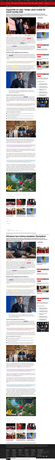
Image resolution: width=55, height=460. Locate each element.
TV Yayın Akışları (27, 456)
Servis (12, 3)
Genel (11, 234)
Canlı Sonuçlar (20, 452)
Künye (7, 453)
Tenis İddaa (32, 453)
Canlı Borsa (20, 451)
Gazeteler (36, 3)
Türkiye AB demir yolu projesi (10, 196)
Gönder (9, 230)
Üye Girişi (7, 451)
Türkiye (29, 194)
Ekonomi (22, 3)
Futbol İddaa (14, 451)
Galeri (33, 3)
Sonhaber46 (7, 234)
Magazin (25, 3)
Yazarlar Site (32, 452)
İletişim (7, 456)
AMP (31, 456)
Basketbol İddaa (14, 452)
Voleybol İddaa (14, 456)
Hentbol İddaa (14, 453)
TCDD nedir (24, 194)
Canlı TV (20, 453)
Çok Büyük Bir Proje (9, 194)
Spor (18, 3)
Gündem (16, 3)
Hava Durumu (26, 452)
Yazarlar (40, 3)
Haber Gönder (27, 453)
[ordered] (16, 230)
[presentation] (8, 6)
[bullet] (17, 230)
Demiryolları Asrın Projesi (17, 194)
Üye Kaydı (7, 452)
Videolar (29, 3)
